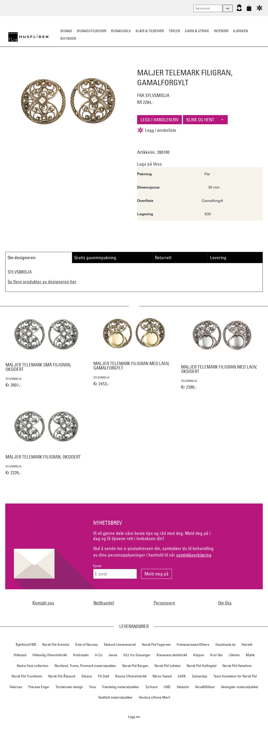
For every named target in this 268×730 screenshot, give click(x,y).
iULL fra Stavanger (136, 655)
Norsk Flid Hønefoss (237, 665)
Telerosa (15, 686)
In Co (98, 655)
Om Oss (225, 602)
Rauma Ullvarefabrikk (131, 676)
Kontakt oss (43, 602)
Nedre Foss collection (32, 665)
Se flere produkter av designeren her (42, 281)
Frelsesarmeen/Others (193, 644)
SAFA (182, 676)
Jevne (112, 655)
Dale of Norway (86, 644)
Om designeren (22, 257)
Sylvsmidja (199, 676)
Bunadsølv (121, 31)
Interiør (221, 31)
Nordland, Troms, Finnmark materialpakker (85, 665)
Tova (92, 686)
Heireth (247, 644)
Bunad (66, 31)
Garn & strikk (197, 31)
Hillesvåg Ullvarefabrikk (49, 655)
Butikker (68, 38)
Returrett (163, 257)
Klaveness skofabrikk (172, 655)
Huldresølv (81, 655)
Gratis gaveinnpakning (95, 257)
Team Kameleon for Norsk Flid (235, 676)
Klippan (198, 655)
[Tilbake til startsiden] (28, 37)
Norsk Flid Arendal (55, 644)
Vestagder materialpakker (240, 686)
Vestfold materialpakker (115, 697)
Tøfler (174, 31)
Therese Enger (38, 686)
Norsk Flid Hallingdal (201, 665)
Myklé (250, 655)
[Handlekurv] (249, 10)
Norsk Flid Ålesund (61, 676)
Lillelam (234, 655)
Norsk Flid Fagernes (156, 644)
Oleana (86, 676)
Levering (218, 257)
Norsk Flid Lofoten (167, 665)
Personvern (164, 602)
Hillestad (20, 655)
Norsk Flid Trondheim (27, 676)
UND (167, 686)
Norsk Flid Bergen (135, 665)
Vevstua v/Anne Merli (154, 697)
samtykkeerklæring (193, 555)
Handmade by (225, 644)
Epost (97, 566)
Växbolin (183, 686)
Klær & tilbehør (150, 31)
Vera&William (205, 686)
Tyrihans (151, 686)
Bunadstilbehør (91, 31)
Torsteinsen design (69, 686)
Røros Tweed (162, 676)
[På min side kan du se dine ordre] (239, 10)
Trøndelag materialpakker (120, 686)
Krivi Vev (216, 655)
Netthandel (103, 602)
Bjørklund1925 (26, 644)
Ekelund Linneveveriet (120, 644)
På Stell (103, 676)
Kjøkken (240, 31)
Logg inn (134, 716)
